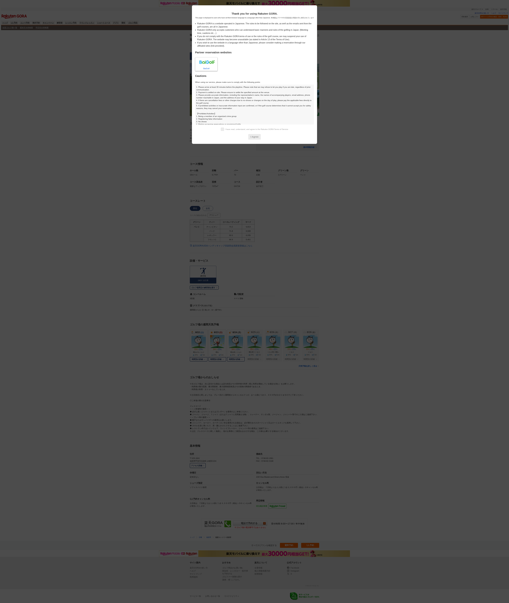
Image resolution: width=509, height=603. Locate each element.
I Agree (254, 136)
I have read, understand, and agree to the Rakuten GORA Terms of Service (256, 129)
